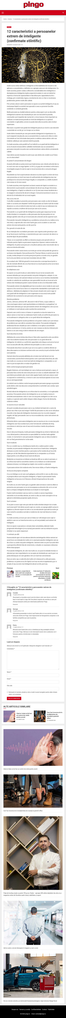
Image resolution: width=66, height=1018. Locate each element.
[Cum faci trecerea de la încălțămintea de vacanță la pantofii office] (33, 791)
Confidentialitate (36, 1009)
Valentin (10, 44)
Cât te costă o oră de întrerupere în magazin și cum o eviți (20, 948)
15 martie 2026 (21, 719)
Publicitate (51, 1009)
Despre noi (15, 1009)
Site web (9, 685)
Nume (9, 672)
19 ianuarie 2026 (52, 720)
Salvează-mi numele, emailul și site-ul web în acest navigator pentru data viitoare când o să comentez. (33, 693)
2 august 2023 (17, 44)
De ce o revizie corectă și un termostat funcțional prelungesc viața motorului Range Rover (30, 1001)
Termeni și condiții (24, 1009)
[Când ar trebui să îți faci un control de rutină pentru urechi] (33, 747)
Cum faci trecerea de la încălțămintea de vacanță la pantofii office (54, 715)
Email (9, 679)
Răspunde (15, 604)
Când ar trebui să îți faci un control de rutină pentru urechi (24, 715)
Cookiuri (44, 1009)
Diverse (9, 27)
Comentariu (11, 649)
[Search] (63, 12)
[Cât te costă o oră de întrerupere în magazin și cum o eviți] (33, 922)
